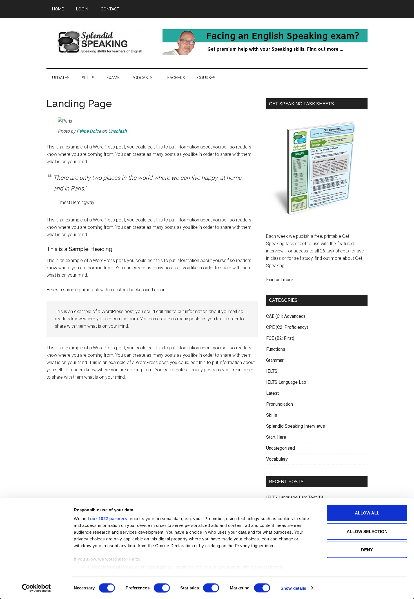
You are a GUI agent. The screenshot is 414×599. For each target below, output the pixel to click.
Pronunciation (279, 404)
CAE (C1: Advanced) (285, 316)
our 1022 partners (108, 518)
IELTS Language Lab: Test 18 (294, 497)
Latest (272, 393)
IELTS (271, 371)
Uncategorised (280, 448)
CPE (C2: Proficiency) (287, 327)
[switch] (162, 587)
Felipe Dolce (89, 131)
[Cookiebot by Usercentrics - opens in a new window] (36, 588)
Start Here (276, 437)
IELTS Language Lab (286, 382)
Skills (271, 415)
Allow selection (367, 531)
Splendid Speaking (99, 42)
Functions (275, 349)
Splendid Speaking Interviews (295, 426)
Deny (367, 549)
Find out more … (281, 279)
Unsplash (117, 131)
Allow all (367, 513)
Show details (293, 587)
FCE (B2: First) (280, 338)
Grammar (275, 360)
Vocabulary (277, 459)
